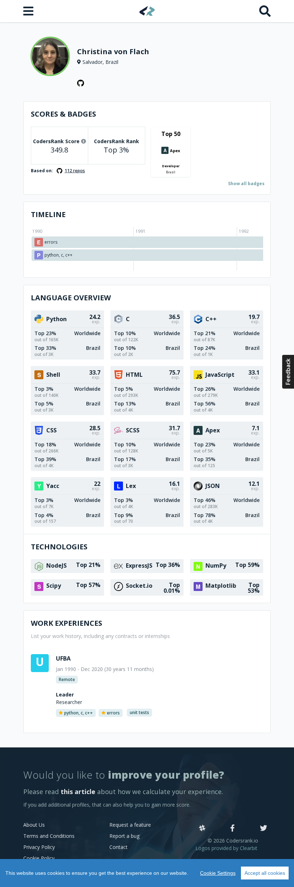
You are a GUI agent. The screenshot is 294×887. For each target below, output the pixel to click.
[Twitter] (263, 828)
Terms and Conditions (49, 835)
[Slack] (202, 828)
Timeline (48, 214)
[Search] (265, 11)
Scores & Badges (63, 114)
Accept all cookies (265, 873)
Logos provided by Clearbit (226, 848)
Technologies (59, 547)
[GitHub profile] (80, 83)
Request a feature (130, 824)
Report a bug (124, 835)
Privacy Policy (39, 847)
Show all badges (246, 183)
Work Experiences (66, 623)
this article (78, 791)
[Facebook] (232, 828)
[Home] (147, 11)
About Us (34, 824)
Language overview (71, 297)
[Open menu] (29, 11)
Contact (118, 847)
